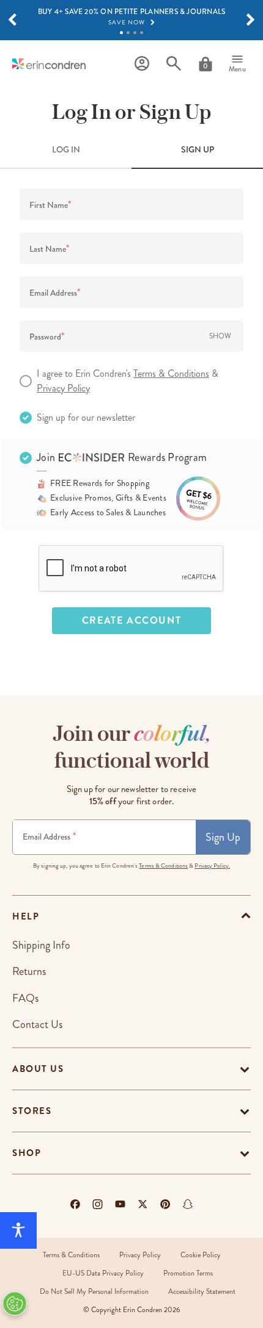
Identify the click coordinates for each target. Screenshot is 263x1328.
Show (220, 336)
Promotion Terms (188, 1273)
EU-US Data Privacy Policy (103, 1273)
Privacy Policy (63, 388)
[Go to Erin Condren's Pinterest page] (165, 1204)
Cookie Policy (200, 1255)
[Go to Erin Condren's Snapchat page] (188, 1204)
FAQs (25, 998)
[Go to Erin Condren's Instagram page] (97, 1204)
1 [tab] (121, 32)
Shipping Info (41, 945)
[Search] (173, 63)
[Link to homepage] (49, 64)
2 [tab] (128, 32)
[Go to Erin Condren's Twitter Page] (143, 1204)
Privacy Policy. (212, 866)
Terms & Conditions (171, 373)
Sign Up (223, 837)
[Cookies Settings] (14, 1303)
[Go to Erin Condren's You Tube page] (120, 1204)
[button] (12, 20)
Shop (26, 1153)
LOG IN (66, 149)
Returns (29, 971)
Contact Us (37, 1024)
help (25, 916)
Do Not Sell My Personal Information (94, 1292)
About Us (38, 1069)
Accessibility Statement (201, 1292)
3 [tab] (134, 32)
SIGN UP (197, 149)
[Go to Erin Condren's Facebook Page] (75, 1204)
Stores (31, 1111)
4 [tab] (141, 32)
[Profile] (141, 63)
